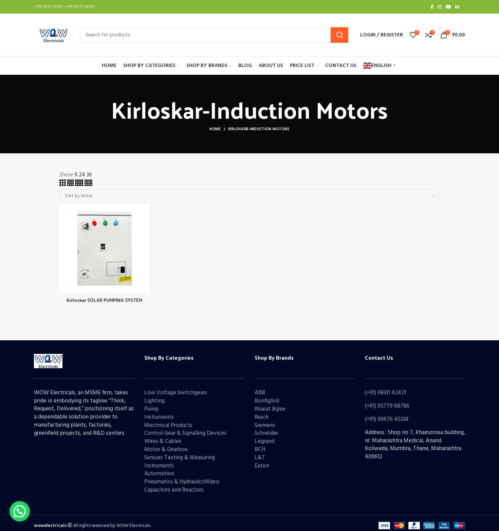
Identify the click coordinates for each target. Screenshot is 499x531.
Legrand (264, 441)
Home (215, 129)
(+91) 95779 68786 (387, 406)
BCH (260, 449)
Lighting (154, 401)
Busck (262, 417)
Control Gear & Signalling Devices (185, 433)
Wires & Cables (162, 441)
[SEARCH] (339, 35)
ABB (260, 392)
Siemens (265, 425)
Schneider (266, 433)
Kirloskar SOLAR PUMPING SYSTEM (104, 300)
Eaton (262, 465)
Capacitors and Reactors (174, 490)
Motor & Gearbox (166, 449)
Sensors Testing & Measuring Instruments (179, 461)
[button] (20, 511)
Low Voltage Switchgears (175, 392)
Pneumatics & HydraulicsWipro (181, 481)
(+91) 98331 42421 (385, 392)
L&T (260, 457)
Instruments (159, 417)
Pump (151, 409)
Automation (159, 473)
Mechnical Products (168, 425)
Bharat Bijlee (270, 409)
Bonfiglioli (267, 401)
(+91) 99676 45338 (386, 419)
